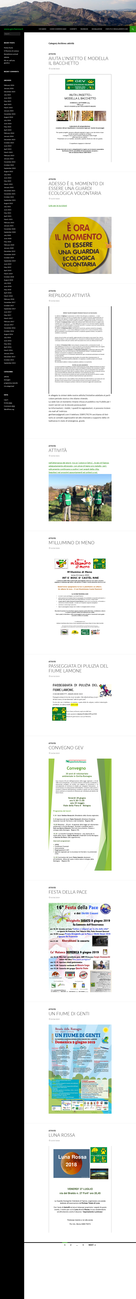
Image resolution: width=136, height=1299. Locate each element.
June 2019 (7, 264)
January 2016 (9, 353)
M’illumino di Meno (71, 543)
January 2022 (9, 187)
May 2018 (7, 289)
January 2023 (9, 159)
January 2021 (9, 226)
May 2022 (7, 181)
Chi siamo (42, 29)
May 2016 (7, 344)
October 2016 (9, 331)
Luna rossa (62, 1135)
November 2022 (9, 162)
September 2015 (10, 363)
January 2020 (9, 248)
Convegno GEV (66, 748)
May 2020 (7, 242)
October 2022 (9, 165)
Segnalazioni (97, 29)
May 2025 (7, 101)
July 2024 (7, 120)
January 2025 (9, 111)
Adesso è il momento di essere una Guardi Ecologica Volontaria (76, 189)
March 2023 (8, 152)
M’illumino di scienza (11, 51)
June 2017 (7, 312)
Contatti (73, 29)
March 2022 (8, 184)
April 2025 (7, 104)
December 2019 (9, 251)
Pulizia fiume (8, 48)
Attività (58, 450)
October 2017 (9, 305)
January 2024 (9, 136)
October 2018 (9, 277)
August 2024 (8, 117)
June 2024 (7, 123)
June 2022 (7, 178)
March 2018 (8, 296)
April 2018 (7, 293)
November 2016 (9, 328)
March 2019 (8, 273)
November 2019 (9, 254)
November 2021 (9, 194)
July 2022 (7, 174)
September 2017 (10, 309)
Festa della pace (68, 892)
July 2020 (7, 235)
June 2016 (7, 341)
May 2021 (7, 213)
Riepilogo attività (69, 295)
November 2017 (9, 302)
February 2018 (9, 299)
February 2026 (9, 85)
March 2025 (8, 107)
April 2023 (7, 149)
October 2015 (9, 360)
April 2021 (7, 216)
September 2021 (10, 200)
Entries (8, 403)
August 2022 (8, 171)
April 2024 (7, 130)
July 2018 (7, 283)
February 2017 (9, 321)
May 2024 (7, 127)
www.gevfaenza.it (13, 29)
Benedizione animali (11, 54)
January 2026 (9, 88)
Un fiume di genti (69, 1014)
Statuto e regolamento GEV (117, 29)
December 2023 (9, 139)
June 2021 (7, 210)
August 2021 (8, 203)
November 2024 (9, 114)
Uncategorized (9, 386)
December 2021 (9, 190)
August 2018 (8, 280)
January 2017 (9, 325)
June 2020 (7, 238)
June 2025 (7, 98)
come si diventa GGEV (58, 29)
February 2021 (9, 222)
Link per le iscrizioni (58, 206)
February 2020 (9, 245)
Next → (92, 1245)
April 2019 (7, 270)
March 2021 (8, 219)
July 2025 (7, 95)
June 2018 (7, 286)
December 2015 (9, 356)
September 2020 (10, 232)
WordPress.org (9, 409)
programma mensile (11, 383)
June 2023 (7, 146)
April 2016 (7, 347)
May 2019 (7, 267)
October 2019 (9, 257)
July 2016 (7, 337)
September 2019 (10, 261)
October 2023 (9, 143)
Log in (6, 400)
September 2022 (10, 168)
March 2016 (8, 350)
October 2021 (9, 197)
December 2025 (9, 91)
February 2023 (9, 155)
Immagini (7, 380)
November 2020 (9, 229)
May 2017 (7, 315)
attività (52, 54)
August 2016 (8, 334)
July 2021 (7, 206)
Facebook (84, 29)
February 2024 (9, 133)
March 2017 (8, 318)
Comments (9, 406)
